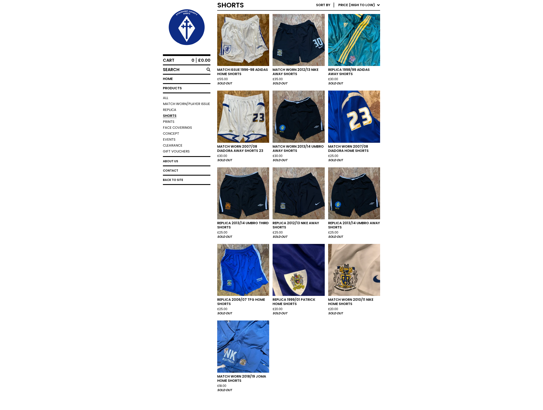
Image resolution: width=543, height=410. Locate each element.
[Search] (208, 69)
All (165, 97)
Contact (170, 170)
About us (170, 161)
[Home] (186, 27)
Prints (168, 121)
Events (169, 139)
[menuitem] (348, 5)
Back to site (173, 180)
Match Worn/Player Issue (186, 103)
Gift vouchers (176, 151)
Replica (169, 109)
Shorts (169, 115)
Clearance (172, 145)
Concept (171, 133)
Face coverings (177, 127)
